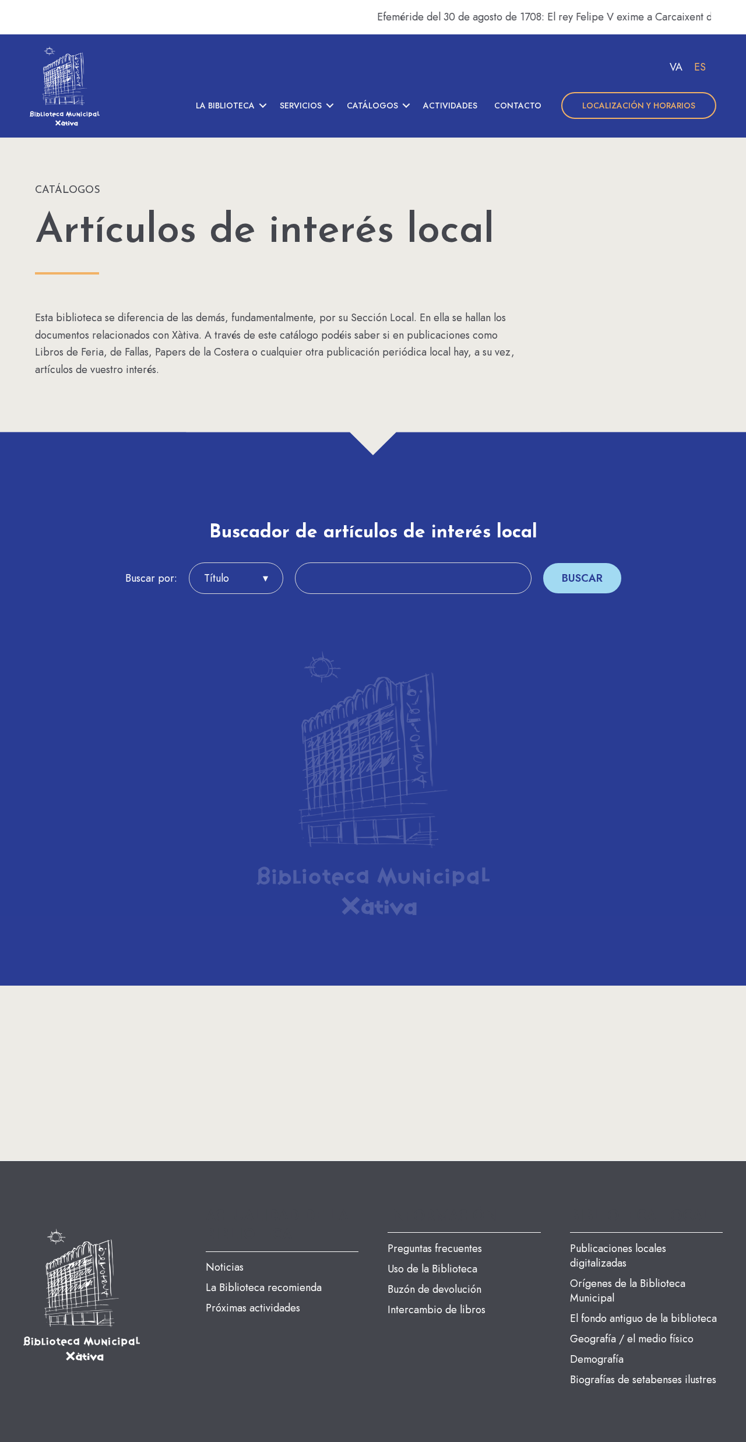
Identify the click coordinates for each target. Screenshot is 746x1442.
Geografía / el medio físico (632, 1338)
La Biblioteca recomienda (264, 1287)
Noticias (225, 1267)
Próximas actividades (253, 1308)
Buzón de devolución (434, 1289)
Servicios (301, 105)
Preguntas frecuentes (435, 1248)
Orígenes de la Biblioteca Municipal (627, 1291)
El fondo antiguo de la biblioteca (643, 1318)
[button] (263, 105)
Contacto (517, 105)
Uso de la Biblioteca (432, 1268)
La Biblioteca (225, 105)
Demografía (597, 1359)
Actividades (450, 105)
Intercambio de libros (436, 1309)
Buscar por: (151, 578)
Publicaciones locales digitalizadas (618, 1256)
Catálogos (372, 105)
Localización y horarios (638, 105)
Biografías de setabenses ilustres (643, 1379)
